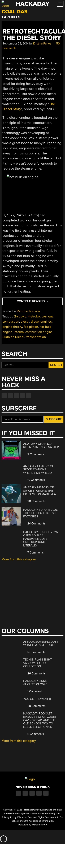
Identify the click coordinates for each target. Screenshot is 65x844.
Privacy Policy (9, 817)
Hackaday (32, 4)
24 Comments (36, 523)
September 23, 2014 (15, 43)
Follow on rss (22, 395)
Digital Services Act (48, 817)
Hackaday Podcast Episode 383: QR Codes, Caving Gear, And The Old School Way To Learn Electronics (40, 720)
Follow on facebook (4, 395)
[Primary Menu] (60, 4)
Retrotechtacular (28, 311)
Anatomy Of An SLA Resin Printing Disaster (41, 445)
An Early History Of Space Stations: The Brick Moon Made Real (40, 491)
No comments (36, 652)
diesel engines (41, 321)
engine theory (12, 327)
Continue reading (39, 302)
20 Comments (36, 501)
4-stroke (34, 316)
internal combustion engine (33, 332)
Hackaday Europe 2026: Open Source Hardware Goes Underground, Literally (40, 538)
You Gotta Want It (37, 699)
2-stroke (20, 316)
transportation (36, 337)
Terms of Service (27, 817)
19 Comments (36, 480)
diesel (25, 321)
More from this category (19, 559)
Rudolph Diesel (13, 337)
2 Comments (35, 454)
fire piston (31, 327)
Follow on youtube (16, 395)
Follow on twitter (10, 395)
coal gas (47, 316)
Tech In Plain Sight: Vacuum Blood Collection (37, 663)
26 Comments (36, 673)
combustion (10, 321)
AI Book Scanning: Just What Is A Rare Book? (40, 643)
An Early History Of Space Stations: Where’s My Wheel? (38, 469)
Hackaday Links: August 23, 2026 (35, 682)
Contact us (28, 395)
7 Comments (35, 552)
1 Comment (34, 691)
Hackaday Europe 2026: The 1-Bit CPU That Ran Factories (40, 513)
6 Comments (35, 734)
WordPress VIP (39, 824)
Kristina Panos (42, 43)
